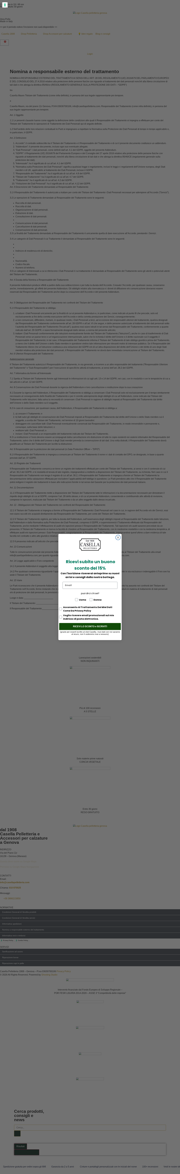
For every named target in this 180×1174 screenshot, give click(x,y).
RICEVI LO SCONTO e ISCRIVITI (90, 626)
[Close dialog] (118, 537)
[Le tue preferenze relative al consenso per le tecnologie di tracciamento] (5, 5)
